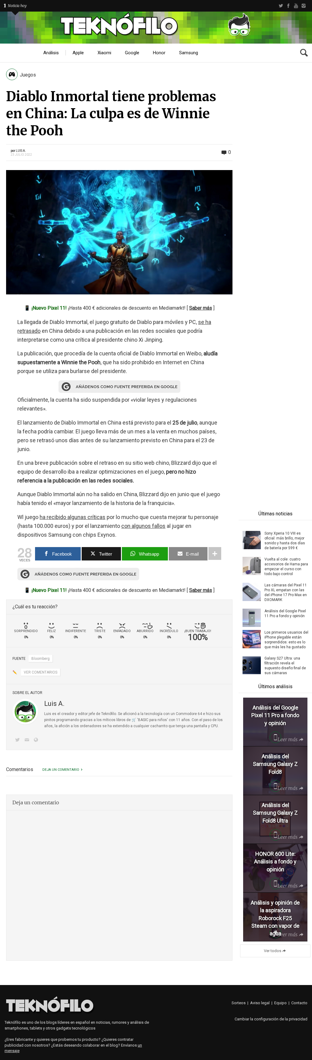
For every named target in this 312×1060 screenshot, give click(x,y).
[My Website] (37, 740)
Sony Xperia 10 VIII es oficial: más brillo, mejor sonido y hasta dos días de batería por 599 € (284, 540)
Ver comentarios (40, 672)
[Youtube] (296, 6)
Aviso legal (260, 1003)
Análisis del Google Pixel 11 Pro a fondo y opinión (285, 613)
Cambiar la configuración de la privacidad (271, 1019)
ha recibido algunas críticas (72, 517)
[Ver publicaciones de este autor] (25, 711)
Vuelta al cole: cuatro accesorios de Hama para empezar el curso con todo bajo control (286, 566)
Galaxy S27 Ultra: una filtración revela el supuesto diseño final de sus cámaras (285, 665)
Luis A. (21, 150)
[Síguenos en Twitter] (18, 740)
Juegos (28, 75)
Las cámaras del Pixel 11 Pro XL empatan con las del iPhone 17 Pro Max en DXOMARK (285, 592)
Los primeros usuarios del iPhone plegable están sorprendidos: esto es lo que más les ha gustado (286, 639)
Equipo (280, 1003)
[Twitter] (281, 6)
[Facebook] (288, 6)
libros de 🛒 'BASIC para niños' (142, 720)
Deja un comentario (60, 770)
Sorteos (239, 1003)
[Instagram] (303, 6)
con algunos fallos (143, 526)
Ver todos (272, 950)
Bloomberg (40, 658)
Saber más (200, 308)
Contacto (299, 1003)
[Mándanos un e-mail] (27, 740)
